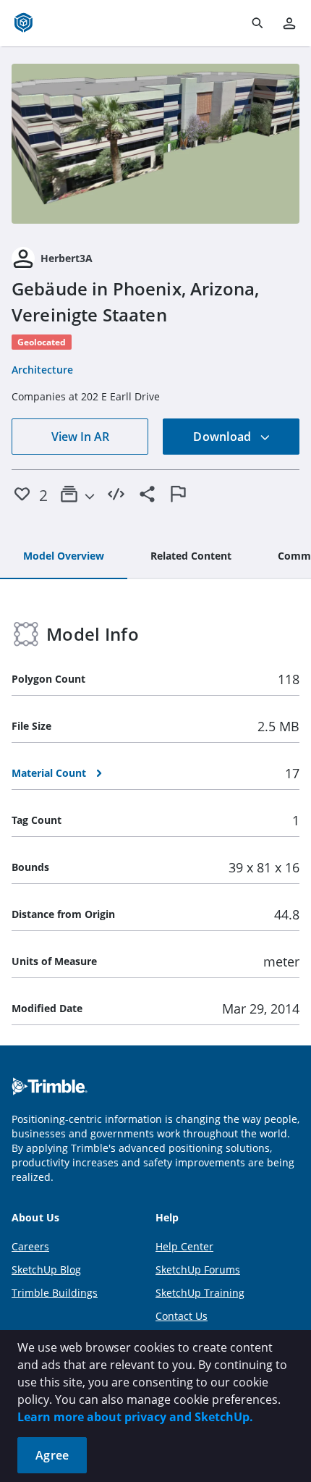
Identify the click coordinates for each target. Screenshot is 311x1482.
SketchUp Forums (198, 1269)
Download (223, 437)
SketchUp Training (200, 1293)
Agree (52, 1455)
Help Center (184, 1246)
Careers (30, 1246)
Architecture (42, 369)
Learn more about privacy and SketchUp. (135, 1417)
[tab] (63, 556)
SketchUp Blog (46, 1269)
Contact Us (182, 1316)
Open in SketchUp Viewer (155, 144)
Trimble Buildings (55, 1293)
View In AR (80, 437)
